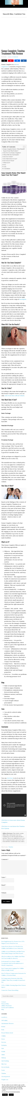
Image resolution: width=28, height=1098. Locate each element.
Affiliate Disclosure (6, 1005)
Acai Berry (4, 1017)
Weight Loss (4, 1079)
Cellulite (3, 1036)
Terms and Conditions (7, 1007)
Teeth (3, 1070)
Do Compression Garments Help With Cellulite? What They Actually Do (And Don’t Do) (13, 980)
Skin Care (4, 1064)
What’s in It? (6, 162)
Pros (4, 164)
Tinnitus (11, 847)
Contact (3, 1002)
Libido (3, 1054)
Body (2, 1029)
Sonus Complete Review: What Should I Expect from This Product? (14, 150)
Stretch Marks (5, 1067)
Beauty (3, 1026)
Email (3, 885)
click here (10, 778)
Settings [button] (5, 1094)
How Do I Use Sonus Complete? (12, 153)
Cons (4, 166)
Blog (2, 1009)
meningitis (22, 299)
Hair (2, 1048)
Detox (3, 1039)
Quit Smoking (5, 1061)
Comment (4, 859)
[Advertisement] (14, 32)
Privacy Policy (5, 1003)
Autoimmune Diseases (7, 1023)
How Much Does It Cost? (10, 158)
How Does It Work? (8, 160)
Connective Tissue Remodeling (9, 990)
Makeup (3, 1057)
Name (3, 877)
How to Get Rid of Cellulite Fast (14, 2)
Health (3, 1051)
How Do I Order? (8, 156)
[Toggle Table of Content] (23, 147)
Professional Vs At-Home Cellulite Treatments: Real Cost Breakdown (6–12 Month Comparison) (12, 963)
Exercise (3, 1042)
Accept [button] (11, 1094)
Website (3, 893)
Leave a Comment (13, 57)
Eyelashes (4, 1045)
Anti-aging (4, 1020)
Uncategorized (5, 1076)
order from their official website (14, 395)
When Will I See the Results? (11, 154)
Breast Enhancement (7, 1033)
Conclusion (7, 168)
